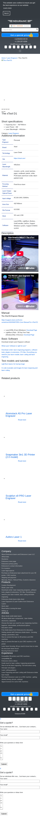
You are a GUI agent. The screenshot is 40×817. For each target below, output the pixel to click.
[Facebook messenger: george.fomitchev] (18, 47)
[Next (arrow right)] (4, 111)
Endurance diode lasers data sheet (13, 599)
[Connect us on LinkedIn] (22, 698)
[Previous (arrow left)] (2, 111)
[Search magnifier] (37, 29)
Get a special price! (21, 35)
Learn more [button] (7, 8)
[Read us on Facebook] (18, 698)
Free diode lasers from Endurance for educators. (17, 630)
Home (4, 58)
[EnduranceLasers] (20, 23)
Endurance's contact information (12, 566)
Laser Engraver (12, 58)
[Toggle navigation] (20, 51)
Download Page (31, 330)
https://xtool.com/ (19, 158)
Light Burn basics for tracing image (13, 364)
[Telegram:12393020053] (27, 47)
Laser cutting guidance (9, 670)
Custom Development (9, 585)
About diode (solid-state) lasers (12, 616)
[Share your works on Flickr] (26, 698)
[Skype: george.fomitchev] (14, 47)
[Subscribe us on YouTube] (14, 698)
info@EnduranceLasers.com (20, 44)
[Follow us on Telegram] (30, 698)
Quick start (5, 606)
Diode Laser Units (7, 587)
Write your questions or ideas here (11, 743)
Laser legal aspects (8, 570)
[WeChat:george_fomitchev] (31, 47)
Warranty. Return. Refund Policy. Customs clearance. (19, 580)
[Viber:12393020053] (22, 47)
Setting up (5, 611)
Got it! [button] (6, 13)
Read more (22, 420)
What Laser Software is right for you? (14, 346)
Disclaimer (5, 559)
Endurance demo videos (9, 661)
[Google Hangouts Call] (10, 47)
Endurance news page (9, 561)
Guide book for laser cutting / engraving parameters (18, 663)
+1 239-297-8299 (21, 41)
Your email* (4, 735)
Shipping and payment (9, 577)
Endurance (18, 713)
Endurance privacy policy (10, 563)
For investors (6, 568)
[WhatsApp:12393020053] (6, 47)
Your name (3, 729)
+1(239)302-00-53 (20, 39)
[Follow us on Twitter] (10, 698)
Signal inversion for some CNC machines (15, 681)
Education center (7, 627)
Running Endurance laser (10, 651)
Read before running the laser (11, 608)
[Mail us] (35, 47)
